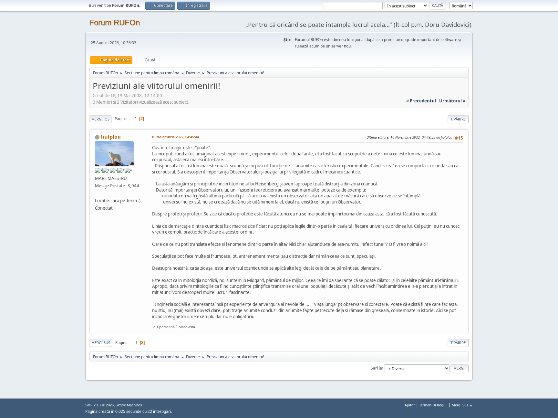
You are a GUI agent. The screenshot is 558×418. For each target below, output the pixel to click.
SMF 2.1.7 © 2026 (99, 405)
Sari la (376, 368)
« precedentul (421, 101)
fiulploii (111, 136)
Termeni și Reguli (433, 404)
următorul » (452, 101)
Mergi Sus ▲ (462, 404)
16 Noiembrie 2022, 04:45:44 (175, 136)
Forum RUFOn (114, 22)
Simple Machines (129, 405)
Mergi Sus (100, 342)
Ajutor (410, 404)
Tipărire (458, 119)
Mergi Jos (100, 119)
